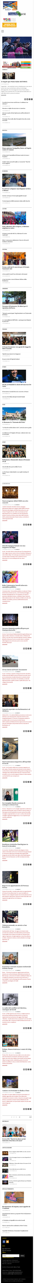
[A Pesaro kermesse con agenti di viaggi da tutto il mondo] (17, 338)
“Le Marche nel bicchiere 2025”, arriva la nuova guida (16, 427)
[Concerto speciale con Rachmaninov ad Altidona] (17, 701)
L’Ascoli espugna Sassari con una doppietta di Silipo (13, 546)
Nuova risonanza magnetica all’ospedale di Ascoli (16, 762)
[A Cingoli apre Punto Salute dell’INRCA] (17, 75)
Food (3, 404)
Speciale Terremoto (8, 1189)
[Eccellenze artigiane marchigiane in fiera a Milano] (17, 180)
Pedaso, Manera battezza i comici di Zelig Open (16, 1050)
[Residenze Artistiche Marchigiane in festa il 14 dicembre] (17, 836)
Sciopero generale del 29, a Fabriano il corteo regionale (14, 234)
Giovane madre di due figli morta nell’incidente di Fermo (15, 113)
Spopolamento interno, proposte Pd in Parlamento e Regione (16, 1214)
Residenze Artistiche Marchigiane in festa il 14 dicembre (15, 845)
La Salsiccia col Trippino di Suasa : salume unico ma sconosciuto (16, 433)
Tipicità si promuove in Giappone (11, 354)
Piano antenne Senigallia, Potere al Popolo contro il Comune (16, 149)
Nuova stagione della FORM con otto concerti (15, 502)
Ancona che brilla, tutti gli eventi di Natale (13, 397)
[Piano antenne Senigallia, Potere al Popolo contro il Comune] (17, 139)
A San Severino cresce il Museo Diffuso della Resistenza (14, 280)
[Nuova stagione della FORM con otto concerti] (17, 492)
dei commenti (6, 1250)
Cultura (4, 249)
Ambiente (5, 288)
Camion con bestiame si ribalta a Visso (15, 1091)
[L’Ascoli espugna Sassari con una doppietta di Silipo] (17, 537)
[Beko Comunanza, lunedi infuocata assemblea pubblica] (17, 577)
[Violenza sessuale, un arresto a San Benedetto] (17, 917)
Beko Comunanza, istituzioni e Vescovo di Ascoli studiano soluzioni (15, 240)
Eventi (4, 367)
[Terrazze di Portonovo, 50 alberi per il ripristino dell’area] (17, 297)
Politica (4, 130)
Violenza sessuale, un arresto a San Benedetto (14, 926)
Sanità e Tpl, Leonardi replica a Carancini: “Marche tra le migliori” (16, 162)
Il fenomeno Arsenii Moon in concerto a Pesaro (15, 391)
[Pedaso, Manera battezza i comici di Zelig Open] (17, 1041)
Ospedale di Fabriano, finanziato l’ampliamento (15, 1231)
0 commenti (17, 504)
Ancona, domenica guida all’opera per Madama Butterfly (15, 629)
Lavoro (4, 208)
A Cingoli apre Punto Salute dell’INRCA (14, 81)
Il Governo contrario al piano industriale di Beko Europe (16, 967)
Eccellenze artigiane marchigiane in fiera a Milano (16, 189)
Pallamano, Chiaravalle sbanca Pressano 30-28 (16, 460)
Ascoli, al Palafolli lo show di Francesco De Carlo (16, 385)
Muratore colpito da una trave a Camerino (13, 108)
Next (29, 43)
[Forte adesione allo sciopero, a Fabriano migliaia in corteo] (17, 218)
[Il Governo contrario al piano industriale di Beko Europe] (17, 958)
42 (19, 1117)
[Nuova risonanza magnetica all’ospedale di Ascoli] (17, 748)
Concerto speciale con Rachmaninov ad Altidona (16, 710)
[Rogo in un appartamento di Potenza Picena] (17, 877)
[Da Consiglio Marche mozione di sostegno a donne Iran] (17, 794)
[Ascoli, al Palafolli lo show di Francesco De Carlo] (17, 376)
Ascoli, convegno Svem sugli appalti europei (14, 196)
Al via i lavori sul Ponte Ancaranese (14, 670)
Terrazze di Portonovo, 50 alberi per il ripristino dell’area (15, 307)
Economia (5, 171)
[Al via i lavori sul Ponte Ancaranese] (17, 661)
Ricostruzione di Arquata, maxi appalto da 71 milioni (16, 1207)
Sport (4, 442)
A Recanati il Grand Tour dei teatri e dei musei (14, 274)
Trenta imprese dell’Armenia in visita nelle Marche (16, 201)
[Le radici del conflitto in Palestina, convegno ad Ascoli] (17, 999)
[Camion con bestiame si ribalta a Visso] (17, 1082)
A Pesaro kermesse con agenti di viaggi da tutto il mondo (16, 347)
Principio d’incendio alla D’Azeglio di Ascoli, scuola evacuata (16, 119)
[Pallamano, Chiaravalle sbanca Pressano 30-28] (17, 451)
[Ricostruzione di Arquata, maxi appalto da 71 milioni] (17, 1198)
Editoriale (5, 1121)
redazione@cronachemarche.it (15, 1272)
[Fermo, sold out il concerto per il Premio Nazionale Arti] (17, 258)
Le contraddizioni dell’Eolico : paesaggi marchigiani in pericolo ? (16, 320)
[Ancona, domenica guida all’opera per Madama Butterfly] (17, 620)
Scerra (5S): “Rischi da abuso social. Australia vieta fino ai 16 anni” (14, 1139)
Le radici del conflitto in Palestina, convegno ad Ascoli (14, 1009)
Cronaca (4, 69)
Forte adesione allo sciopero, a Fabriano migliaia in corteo (15, 227)
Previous (3, 43)
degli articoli (6, 1248)
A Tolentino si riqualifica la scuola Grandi (13, 1220)
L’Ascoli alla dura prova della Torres (12, 467)
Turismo (4, 329)
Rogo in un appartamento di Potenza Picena (15, 886)
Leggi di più (3, 95)
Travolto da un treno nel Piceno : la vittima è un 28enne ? (15, 103)
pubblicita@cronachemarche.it (14, 1274)
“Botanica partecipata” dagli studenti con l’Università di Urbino (16, 314)
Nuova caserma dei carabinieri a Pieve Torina (14, 1225)
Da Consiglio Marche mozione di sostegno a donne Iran (13, 804)
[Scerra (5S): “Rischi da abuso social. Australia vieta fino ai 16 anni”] (17, 1130)
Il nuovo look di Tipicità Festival (10, 359)
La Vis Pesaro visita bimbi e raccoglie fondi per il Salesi (15, 472)
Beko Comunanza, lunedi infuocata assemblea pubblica (14, 586)
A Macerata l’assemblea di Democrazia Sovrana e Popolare (15, 155)
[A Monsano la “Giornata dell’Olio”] (17, 413)
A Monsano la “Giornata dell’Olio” (13, 422)
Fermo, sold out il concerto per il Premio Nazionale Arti (15, 268)
